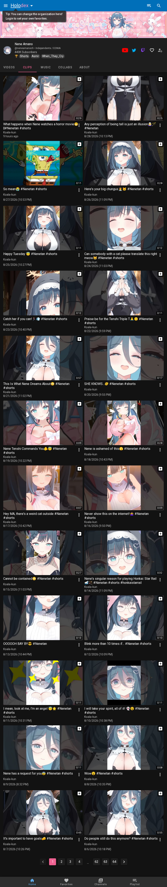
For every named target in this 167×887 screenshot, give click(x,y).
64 (114, 862)
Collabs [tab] (65, 67)
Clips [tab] (27, 67)
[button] (23, 5)
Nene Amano (24, 44)
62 (96, 862)
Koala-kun (9, 132)
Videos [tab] (9, 67)
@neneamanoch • (25, 48)
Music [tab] (46, 67)
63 (105, 862)
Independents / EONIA (48, 48)
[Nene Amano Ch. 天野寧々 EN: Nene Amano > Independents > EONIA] (7, 50)
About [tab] (84, 67)
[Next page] (124, 862)
